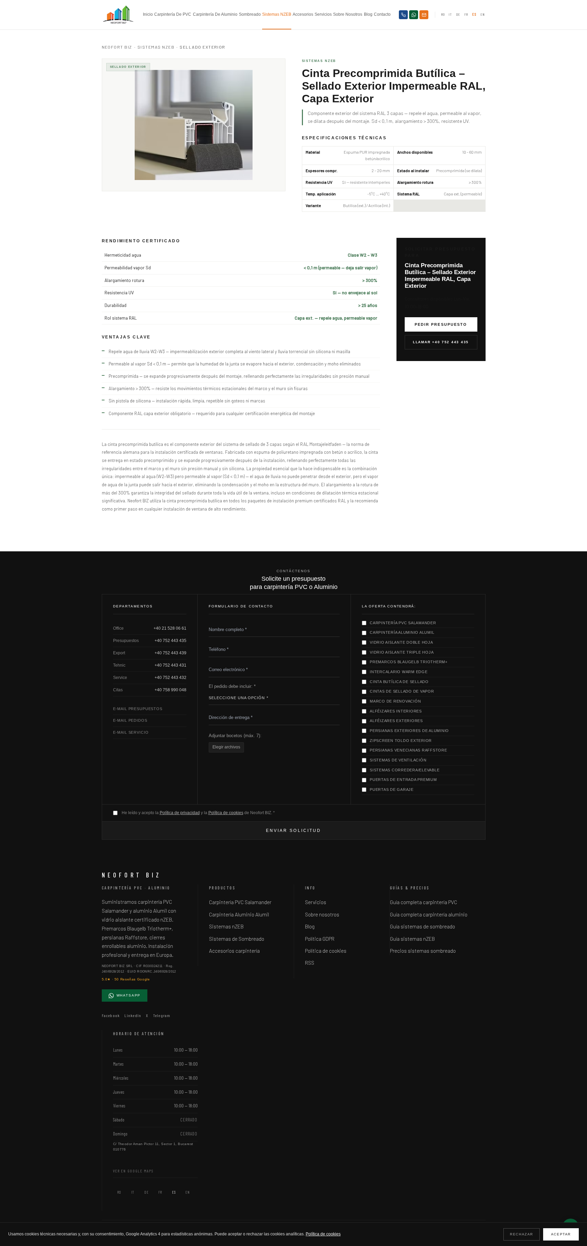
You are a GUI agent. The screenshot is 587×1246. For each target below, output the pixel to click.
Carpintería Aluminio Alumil (402, 632)
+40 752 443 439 (170, 653)
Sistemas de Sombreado (236, 939)
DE (458, 14)
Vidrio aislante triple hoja (401, 652)
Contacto (382, 14)
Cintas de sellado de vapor (402, 691)
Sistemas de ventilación (398, 760)
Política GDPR (319, 939)
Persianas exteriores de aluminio (409, 731)
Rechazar (521, 1234)
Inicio (148, 14)
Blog (368, 14)
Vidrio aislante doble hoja (401, 642)
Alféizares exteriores (396, 721)
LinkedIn (132, 1015)
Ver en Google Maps (133, 1170)
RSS (309, 963)
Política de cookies (225, 812)
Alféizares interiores (396, 711)
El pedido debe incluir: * (232, 686)
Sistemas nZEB (276, 14)
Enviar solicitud (293, 830)
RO (442, 14)
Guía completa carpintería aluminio (428, 914)
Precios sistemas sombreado (423, 951)
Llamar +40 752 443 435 (441, 342)
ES (474, 14)
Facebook (111, 1015)
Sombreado (250, 14)
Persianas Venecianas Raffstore (408, 750)
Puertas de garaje (392, 789)
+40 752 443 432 (170, 678)
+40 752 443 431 (170, 665)
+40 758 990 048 (170, 690)
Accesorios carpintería (234, 951)
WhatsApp (129, 995)
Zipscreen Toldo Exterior (401, 740)
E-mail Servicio (131, 732)
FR (466, 14)
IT (450, 14)
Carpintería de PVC (172, 14)
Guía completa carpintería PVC (423, 902)
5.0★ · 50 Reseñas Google (126, 979)
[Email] (423, 14)
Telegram (162, 1015)
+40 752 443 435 (170, 641)
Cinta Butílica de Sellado (399, 682)
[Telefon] (403, 14)
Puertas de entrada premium (403, 780)
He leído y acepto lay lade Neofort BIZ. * (198, 812)
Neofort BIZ (117, 46)
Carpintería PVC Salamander (403, 623)
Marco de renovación (395, 701)
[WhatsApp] (413, 14)
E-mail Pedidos (130, 720)
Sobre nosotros (347, 14)
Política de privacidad (180, 812)
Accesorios (303, 14)
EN (482, 14)
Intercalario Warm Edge (399, 672)
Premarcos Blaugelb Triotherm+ (409, 662)
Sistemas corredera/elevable (404, 770)
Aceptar (561, 1234)
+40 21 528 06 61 (170, 628)
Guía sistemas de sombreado (422, 926)
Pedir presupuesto (441, 324)
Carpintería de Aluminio (215, 14)
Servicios (323, 14)
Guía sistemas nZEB (412, 939)
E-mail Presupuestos (137, 709)
